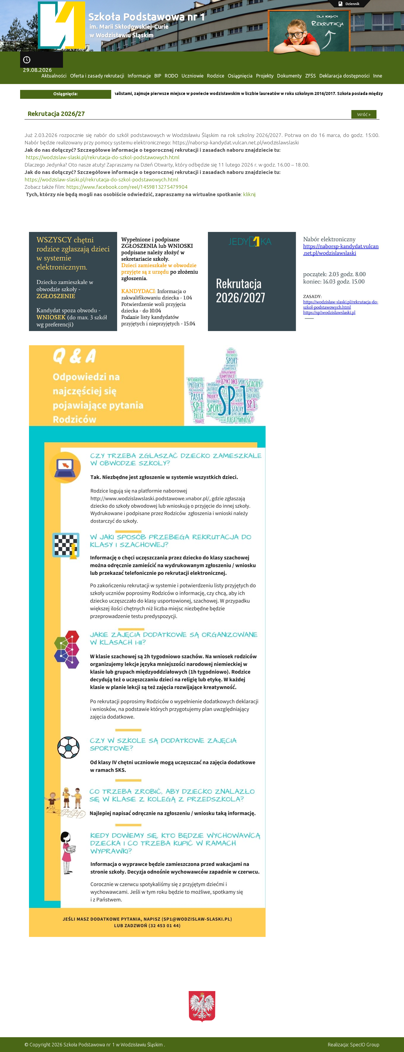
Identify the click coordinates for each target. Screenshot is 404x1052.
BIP (157, 75)
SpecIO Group (364, 1044)
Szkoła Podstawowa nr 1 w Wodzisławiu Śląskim (113, 1044)
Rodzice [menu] (215, 75)
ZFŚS (310, 75)
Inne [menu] (377, 75)
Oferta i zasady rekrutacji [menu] (97, 75)
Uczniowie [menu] (192, 75)
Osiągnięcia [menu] (240, 75)
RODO (171, 75)
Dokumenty (289, 75)
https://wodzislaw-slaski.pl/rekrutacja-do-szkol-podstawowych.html (103, 157)
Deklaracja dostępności (344, 75)
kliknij (249, 194)
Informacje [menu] (139, 75)
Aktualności (54, 75)
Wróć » (364, 114)
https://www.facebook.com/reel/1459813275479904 (127, 187)
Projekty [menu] (265, 75)
